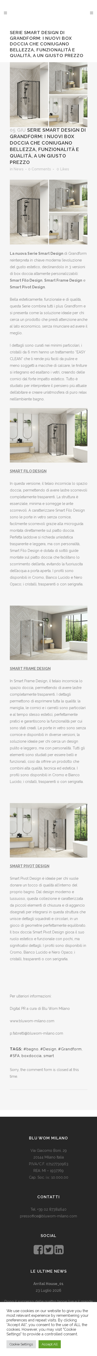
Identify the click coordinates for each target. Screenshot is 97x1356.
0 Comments (39, 169)
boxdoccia (31, 1056)
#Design (48, 1049)
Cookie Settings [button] (21, 1344)
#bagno (31, 1049)
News (19, 169)
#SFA (15, 1056)
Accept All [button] (50, 1344)
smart (48, 1056)
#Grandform (70, 1049)
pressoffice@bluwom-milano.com (48, 1216)
